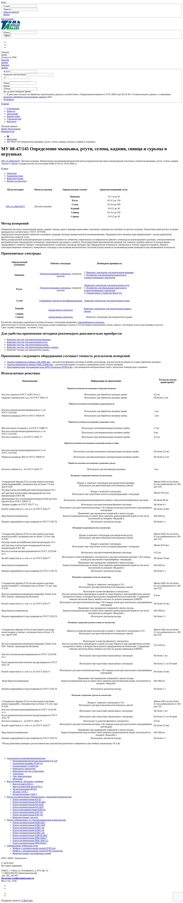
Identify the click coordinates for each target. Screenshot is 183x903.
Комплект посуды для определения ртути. (27, 342)
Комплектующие (15, 178)
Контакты (11, 121)
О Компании (13, 108)
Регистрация (7, 19)
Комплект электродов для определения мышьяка (110, 272)
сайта (49, 97)
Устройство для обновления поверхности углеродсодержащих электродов (105, 276)
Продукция (12, 114)
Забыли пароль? (11, 12)
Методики (12, 139)
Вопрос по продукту (17, 181)
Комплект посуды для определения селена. (28, 344)
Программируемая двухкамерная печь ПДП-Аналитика (34, 367)
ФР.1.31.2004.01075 (10, 161)
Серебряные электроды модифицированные (60, 300)
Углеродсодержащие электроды (55, 273)
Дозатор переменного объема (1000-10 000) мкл (30, 364)
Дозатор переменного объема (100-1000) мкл (28, 362)
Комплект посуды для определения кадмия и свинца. (33, 347)
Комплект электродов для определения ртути (107, 285)
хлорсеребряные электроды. (91, 322)
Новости (11, 111)
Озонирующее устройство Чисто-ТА (104, 293)
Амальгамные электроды (60, 310)
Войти (6, 14)
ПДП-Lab (67, 367)
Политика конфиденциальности (17, 878)
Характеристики (15, 176)
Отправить (8, 99)
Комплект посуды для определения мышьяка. (29, 339)
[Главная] (8, 136)
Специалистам (14, 119)
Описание (12, 173)
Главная (5, 104)
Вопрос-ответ (13, 116)
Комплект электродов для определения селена (107, 300)
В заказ (4, 168)
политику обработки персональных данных (25, 97)
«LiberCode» (27, 900)
